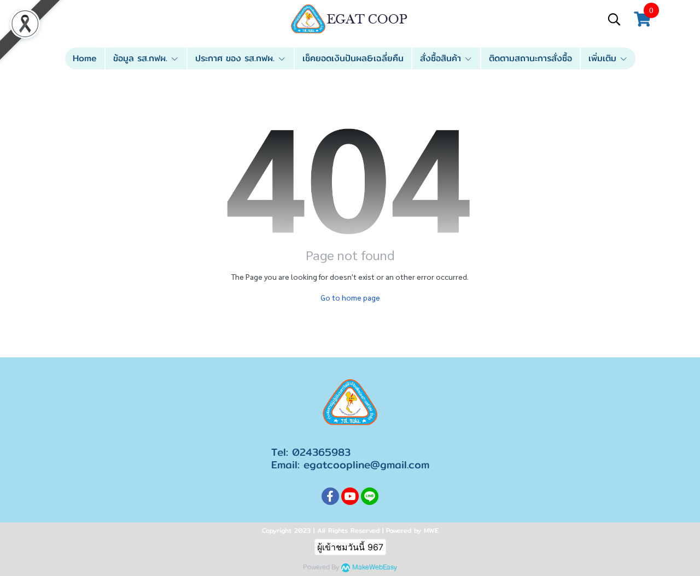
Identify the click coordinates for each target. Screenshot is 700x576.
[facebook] (330, 496)
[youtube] (350, 496)
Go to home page (350, 297)
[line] (369, 496)
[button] (614, 19)
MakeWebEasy (374, 567)
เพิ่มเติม (604, 58)
